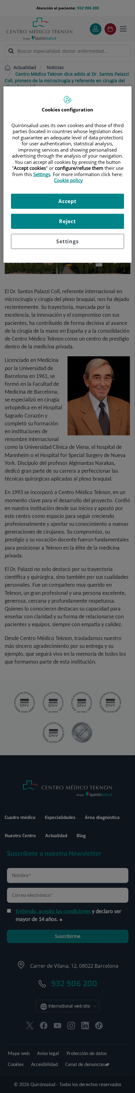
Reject (67, 221)
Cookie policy (68, 180)
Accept (67, 201)
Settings (67, 241)
